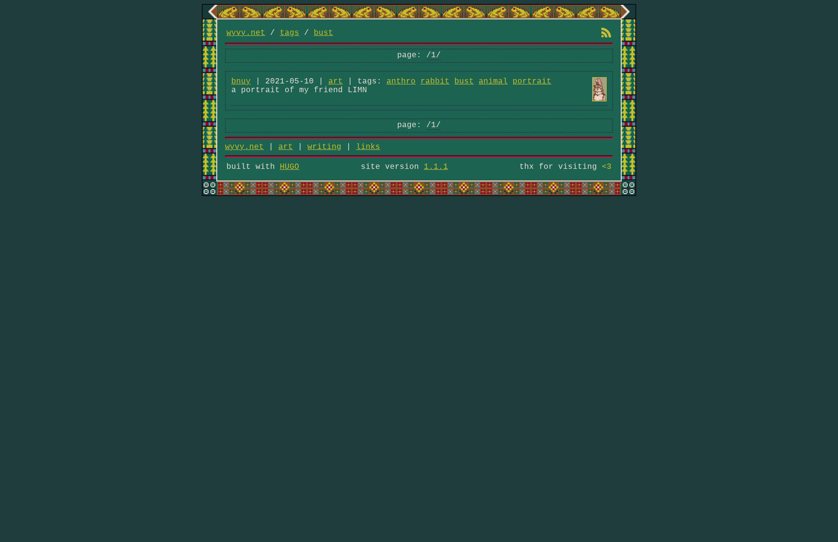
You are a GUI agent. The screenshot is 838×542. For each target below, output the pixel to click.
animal (493, 81)
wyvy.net (245, 33)
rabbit (435, 81)
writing (324, 147)
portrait (532, 81)
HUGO (289, 167)
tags (289, 33)
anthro (401, 81)
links (368, 147)
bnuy (241, 81)
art (335, 81)
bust (323, 33)
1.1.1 (436, 167)
